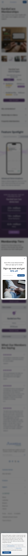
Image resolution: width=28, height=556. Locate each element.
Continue (6, 552)
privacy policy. (19, 548)
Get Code (21, 275)
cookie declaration (11, 545)
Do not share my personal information (12, 550)
